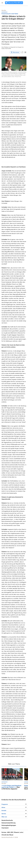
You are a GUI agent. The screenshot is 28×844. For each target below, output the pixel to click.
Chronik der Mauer (7, 835)
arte (21, 832)
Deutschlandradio (7, 820)
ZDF (12, 832)
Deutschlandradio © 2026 (10, 837)
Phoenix (17, 832)
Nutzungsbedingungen (9, 825)
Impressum (5, 828)
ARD (8, 832)
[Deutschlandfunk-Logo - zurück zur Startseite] (14, 2)
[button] (2, 3)
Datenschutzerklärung (8, 823)
